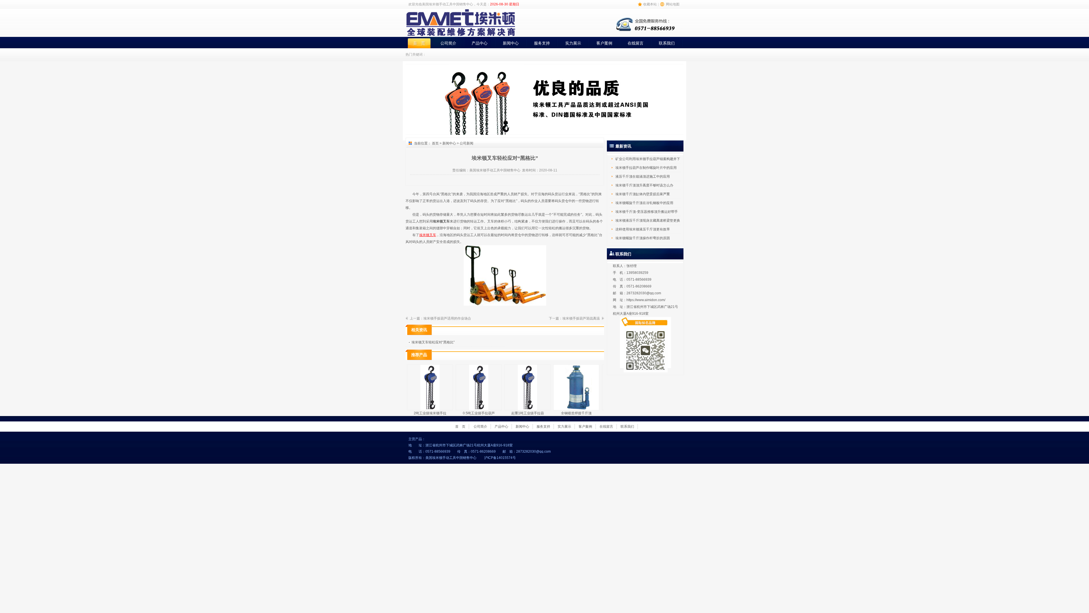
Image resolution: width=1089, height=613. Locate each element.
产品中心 (479, 43)
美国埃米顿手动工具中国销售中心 (494, 170)
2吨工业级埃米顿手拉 (430, 413)
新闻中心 (511, 43)
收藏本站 (650, 4)
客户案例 (604, 43)
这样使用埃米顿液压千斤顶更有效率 (642, 229)
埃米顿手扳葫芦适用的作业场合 (447, 318)
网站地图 (672, 4)
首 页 (419, 43)
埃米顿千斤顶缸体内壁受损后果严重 (642, 194)
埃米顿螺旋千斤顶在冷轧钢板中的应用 (644, 203)
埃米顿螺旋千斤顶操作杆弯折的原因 (642, 238)
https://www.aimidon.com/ (645, 300)
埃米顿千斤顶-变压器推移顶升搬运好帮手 (646, 212)
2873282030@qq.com (643, 293)
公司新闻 (466, 143)
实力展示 (573, 43)
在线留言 (635, 43)
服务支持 (542, 43)
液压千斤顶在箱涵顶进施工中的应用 (642, 177)
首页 (435, 143)
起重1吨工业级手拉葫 (527, 413)
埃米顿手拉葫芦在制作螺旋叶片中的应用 (646, 168)
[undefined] (679, 128)
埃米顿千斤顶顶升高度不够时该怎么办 (644, 185)
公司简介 (448, 43)
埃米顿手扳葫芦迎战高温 (581, 318)
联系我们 (667, 43)
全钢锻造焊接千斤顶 (576, 413)
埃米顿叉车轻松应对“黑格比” (433, 342)
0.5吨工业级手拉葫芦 (479, 413)
